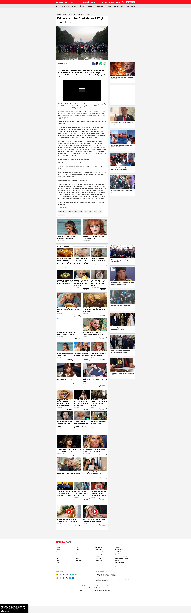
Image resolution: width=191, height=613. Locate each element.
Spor (57, 551)
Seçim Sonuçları (99, 554)
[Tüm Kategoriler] (57, 6)
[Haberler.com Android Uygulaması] (106, 575)
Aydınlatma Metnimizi (13, 610)
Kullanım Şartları (119, 549)
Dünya (59, 215)
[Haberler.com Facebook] (60, 574)
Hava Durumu (99, 549)
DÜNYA (109, 6)
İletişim (121, 542)
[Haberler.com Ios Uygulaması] (99, 575)
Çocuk (100, 211)
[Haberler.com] (63, 542)
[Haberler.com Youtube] (63, 578)
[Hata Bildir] (92, 590)
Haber (90, 587)
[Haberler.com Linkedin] (70, 574)
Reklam (116, 542)
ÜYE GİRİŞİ (131, 2)
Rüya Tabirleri (99, 558)
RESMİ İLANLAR (118, 6)
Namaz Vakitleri (99, 551)
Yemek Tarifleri (99, 560)
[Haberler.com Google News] (57, 574)
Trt (63, 215)
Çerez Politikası (118, 554)
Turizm (77, 556)
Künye (126, 542)
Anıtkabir (80, 211)
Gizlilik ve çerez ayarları (85, 590)
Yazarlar (77, 558)
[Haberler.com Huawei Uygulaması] (114, 575)
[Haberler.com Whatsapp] (73, 574)
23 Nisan (91, 211)
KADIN (74, 6)
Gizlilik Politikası (118, 551)
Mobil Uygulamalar (119, 562)
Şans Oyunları (99, 556)
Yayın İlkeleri (132, 542)
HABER (118, 2)
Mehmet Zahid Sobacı (72, 211)
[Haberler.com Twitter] (63, 574)
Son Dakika (58, 556)
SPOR (101, 2)
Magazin (58, 554)
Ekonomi (58, 549)
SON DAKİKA (65, 6)
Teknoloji (78, 551)
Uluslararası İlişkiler (62, 211)
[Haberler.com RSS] (57, 578)
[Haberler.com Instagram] (67, 574)
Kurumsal (117, 547)
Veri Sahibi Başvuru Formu (121, 558)
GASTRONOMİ (131, 6)
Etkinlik (85, 211)
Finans (77, 554)
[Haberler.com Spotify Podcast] (76, 574)
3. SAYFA (90, 6)
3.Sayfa (57, 560)
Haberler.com (99, 547)
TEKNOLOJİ (99, 6)
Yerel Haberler (79, 560)
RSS (116, 564)
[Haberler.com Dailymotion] (73, 578)
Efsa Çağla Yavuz (66, 207)
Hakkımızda (110, 542)
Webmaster (117, 560)
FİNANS (82, 6)
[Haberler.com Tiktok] (67, 578)
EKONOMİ (86, 2)
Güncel (64, 14)
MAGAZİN (94, 2)
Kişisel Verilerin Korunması (121, 556)
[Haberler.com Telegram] (70, 578)
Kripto (57, 558)
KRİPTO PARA (109, 2)
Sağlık (77, 549)
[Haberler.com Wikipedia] (60, 578)
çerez (2, 607)
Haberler (58, 547)
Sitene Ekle (117, 567)
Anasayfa (58, 14)
